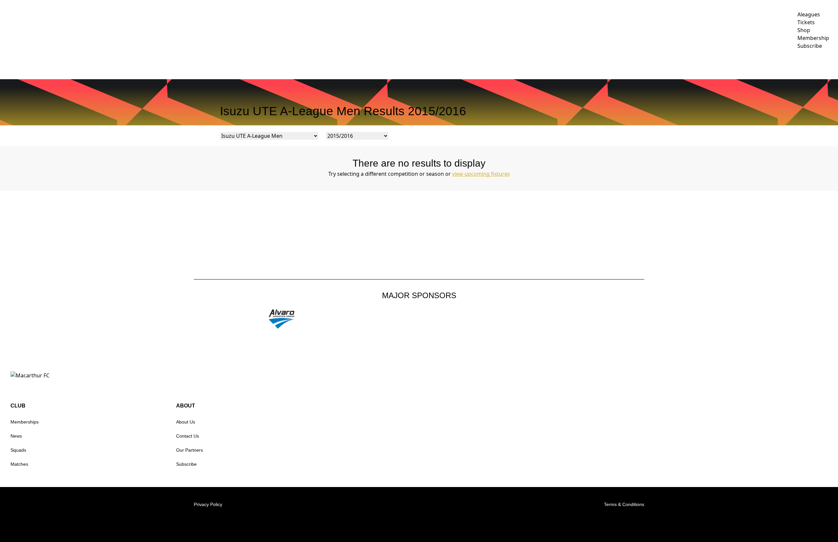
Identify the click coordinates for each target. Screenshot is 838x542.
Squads (18, 450)
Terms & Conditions (624, 504)
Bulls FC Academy (726, 64)
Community (629, 64)
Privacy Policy (208, 504)
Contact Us (187, 436)
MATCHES (562, 64)
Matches (19, 464)
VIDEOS (533, 64)
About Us (185, 422)
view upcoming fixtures (481, 173)
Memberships (24, 422)
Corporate (673, 64)
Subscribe (186, 464)
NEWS (509, 64)
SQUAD (597, 64)
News (16, 436)
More (820, 64)
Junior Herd (781, 64)
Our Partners (189, 450)
